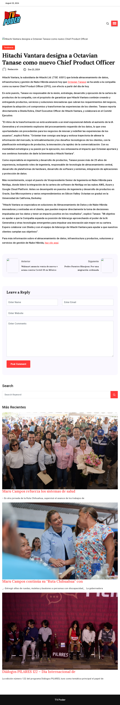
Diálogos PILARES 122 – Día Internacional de (38, 672)
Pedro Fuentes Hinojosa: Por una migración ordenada (81, 268)
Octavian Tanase (77, 81)
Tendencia (8, 47)
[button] (114, 23)
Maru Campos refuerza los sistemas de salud (38, 491)
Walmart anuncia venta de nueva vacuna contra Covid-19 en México (39, 268)
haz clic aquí (51, 242)
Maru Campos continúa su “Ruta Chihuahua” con (42, 581)
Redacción (13, 69)
